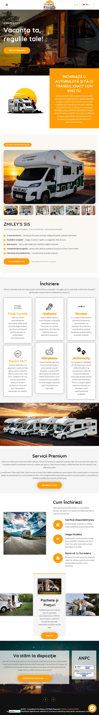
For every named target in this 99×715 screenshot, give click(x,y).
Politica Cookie (67, 709)
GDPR (76, 709)
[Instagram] (77, 5)
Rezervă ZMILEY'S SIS (16, 261)
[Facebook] (75, 5)
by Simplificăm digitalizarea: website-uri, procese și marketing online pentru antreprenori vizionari (49, 711)
